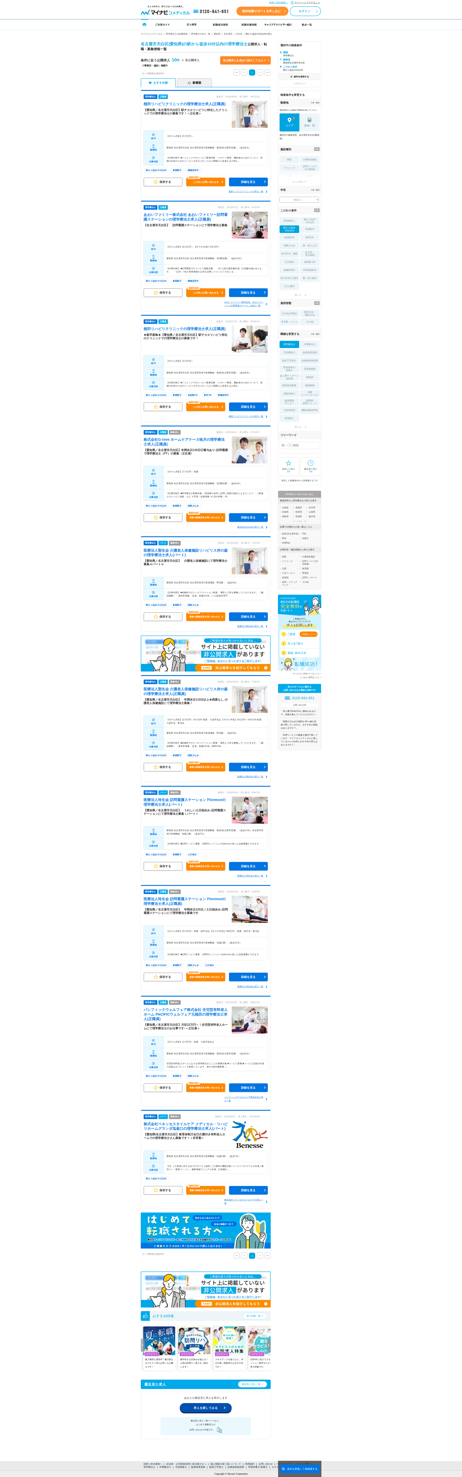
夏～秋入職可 (310, 278)
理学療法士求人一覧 (200, 34)
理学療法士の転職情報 (177, 34)
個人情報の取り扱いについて (225, 1464)
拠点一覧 (307, 24)
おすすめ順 (160, 82)
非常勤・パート (289, 321)
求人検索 (191, 24)
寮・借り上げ (310, 245)
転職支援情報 (249, 24)
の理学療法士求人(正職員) (185, 104)
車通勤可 (310, 229)
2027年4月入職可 (289, 278)
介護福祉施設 (310, 159)
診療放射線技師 (236, 1467)
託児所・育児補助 (310, 254)
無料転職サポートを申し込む (261, 11)
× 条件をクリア (299, 83)
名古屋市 (228, 34)
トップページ (144, 24)
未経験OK (289, 237)
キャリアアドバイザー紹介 (278, 24)
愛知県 (217, 34)
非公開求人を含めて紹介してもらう (244, 60)
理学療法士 (149, 1467)
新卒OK (310, 237)
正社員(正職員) (289, 313)
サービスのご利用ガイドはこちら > (307, 674)
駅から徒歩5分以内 (310, 221)
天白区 (239, 34)
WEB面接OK (310, 270)
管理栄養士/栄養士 (258, 1467)
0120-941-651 (211, 11)
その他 (309, 321)
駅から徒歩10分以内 (289, 229)
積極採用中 (289, 270)
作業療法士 (165, 1467)
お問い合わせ (266, 1464)
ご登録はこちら (308, 634)
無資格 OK (309, 262)
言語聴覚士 (181, 1467)
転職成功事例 (220, 24)
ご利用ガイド (162, 24)
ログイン (305, 11)
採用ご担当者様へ (278, 2)
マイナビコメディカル (151, 34)
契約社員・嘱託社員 (310, 313)
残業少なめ (289, 245)
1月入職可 (289, 286)
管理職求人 (289, 220)
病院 (289, 159)
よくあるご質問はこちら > (310, 677)
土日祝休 (289, 262)
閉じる (298, 295)
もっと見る (298, 182)
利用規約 (249, 1464)
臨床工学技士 (216, 1467)
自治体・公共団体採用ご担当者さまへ (186, 1464)
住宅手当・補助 (289, 253)
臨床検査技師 (198, 1467)
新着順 (197, 82)
